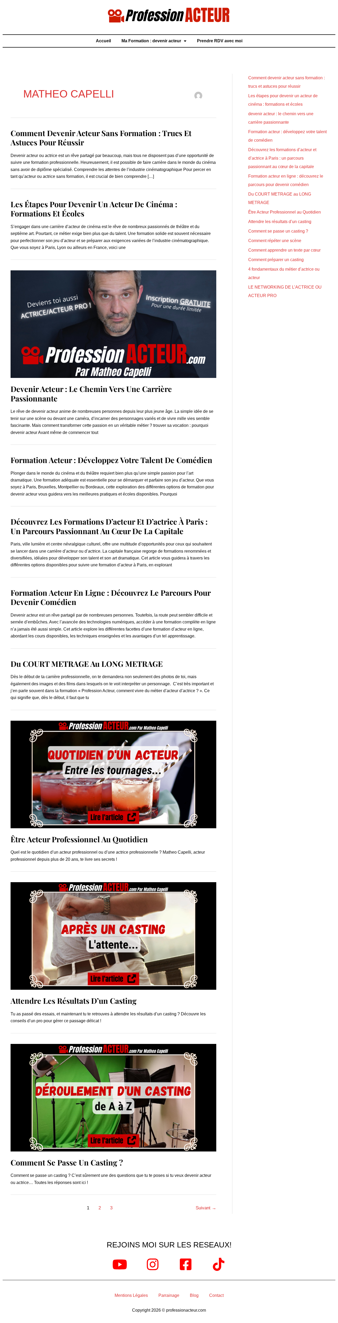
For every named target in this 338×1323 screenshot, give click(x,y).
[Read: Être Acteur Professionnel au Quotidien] (113, 774)
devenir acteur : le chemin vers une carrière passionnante (91, 393)
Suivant (206, 1207)
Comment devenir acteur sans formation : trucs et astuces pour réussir (101, 137)
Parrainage (168, 1295)
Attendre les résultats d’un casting (74, 1001)
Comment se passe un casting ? (67, 1162)
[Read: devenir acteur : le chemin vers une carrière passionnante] (113, 324)
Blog (194, 1295)
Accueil (103, 41)
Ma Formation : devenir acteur (151, 41)
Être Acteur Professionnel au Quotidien (79, 839)
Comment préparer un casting (276, 259)
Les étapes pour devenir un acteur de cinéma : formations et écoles (94, 208)
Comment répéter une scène (274, 240)
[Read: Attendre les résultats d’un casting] (113, 935)
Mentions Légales (131, 1295)
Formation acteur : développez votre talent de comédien (111, 460)
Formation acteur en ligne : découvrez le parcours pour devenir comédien (110, 597)
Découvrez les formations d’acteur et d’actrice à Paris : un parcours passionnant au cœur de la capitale (109, 526)
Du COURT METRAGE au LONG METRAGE (87, 664)
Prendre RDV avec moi (219, 41)
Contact (216, 1295)
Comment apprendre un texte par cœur (284, 250)
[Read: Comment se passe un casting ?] (113, 1097)
